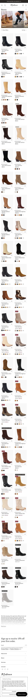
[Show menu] (1, 5)
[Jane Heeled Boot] (7, 597)
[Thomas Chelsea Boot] (21, 551)
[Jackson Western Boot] (21, 505)
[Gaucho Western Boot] (7, 249)
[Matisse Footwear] (6, 674)
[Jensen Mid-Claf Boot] (21, 110)
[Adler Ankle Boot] (7, 505)
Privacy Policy (4, 649)
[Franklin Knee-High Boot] (7, 87)
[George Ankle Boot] (7, 411)
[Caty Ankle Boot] (21, 41)
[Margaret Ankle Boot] (7, 64)
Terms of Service (14, 649)
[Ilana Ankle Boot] (21, 388)
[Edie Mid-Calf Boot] (7, 203)
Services (3, 662)
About (2, 658)
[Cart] (25, 5)
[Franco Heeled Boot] (7, 180)
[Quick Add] (11, 47)
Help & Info (4, 653)
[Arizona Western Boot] (7, 458)
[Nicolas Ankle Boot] (7, 574)
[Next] (26, 9)
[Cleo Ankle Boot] (7, 41)
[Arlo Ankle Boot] (21, 458)
